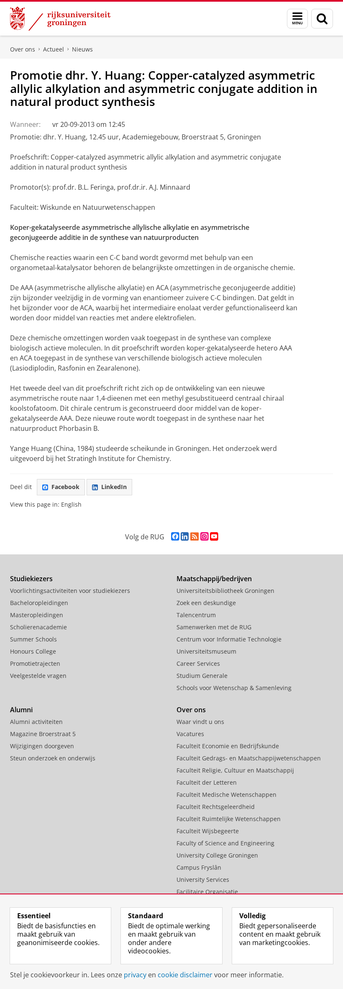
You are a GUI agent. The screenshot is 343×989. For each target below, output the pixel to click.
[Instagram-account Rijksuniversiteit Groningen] (204, 536)
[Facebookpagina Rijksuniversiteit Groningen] (175, 536)
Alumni (21, 710)
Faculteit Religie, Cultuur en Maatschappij (235, 770)
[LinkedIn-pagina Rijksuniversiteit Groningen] (185, 536)
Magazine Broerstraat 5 (43, 734)
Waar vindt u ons (200, 722)
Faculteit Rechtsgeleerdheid (216, 807)
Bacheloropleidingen (39, 603)
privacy (135, 975)
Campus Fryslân (199, 867)
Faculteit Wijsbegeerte (208, 831)
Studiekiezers (31, 578)
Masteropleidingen (36, 615)
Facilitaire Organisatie (207, 892)
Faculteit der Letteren (207, 782)
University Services (203, 879)
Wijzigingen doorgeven (42, 746)
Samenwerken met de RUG (214, 627)
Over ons (22, 49)
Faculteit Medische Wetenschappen (226, 794)
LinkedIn (114, 487)
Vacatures (190, 734)
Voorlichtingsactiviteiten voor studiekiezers (70, 591)
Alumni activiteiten (36, 722)
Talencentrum (196, 615)
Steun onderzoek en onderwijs (52, 758)
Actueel (53, 49)
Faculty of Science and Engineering (225, 843)
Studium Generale (202, 676)
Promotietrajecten (35, 663)
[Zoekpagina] (322, 19)
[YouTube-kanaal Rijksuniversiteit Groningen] (214, 536)
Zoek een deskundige (206, 603)
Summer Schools (33, 639)
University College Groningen (217, 855)
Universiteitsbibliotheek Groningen (225, 591)
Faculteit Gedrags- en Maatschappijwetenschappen (249, 758)
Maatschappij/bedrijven (214, 578)
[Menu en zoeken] (297, 19)
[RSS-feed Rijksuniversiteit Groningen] (194, 536)
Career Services (198, 663)
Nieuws (82, 49)
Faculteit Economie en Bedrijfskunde (228, 746)
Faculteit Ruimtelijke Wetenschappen (229, 819)
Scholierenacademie (38, 627)
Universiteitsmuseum (206, 651)
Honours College (33, 651)
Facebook (65, 487)
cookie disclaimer (185, 975)
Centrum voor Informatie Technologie (229, 639)
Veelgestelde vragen (38, 676)
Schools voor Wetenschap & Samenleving (234, 688)
